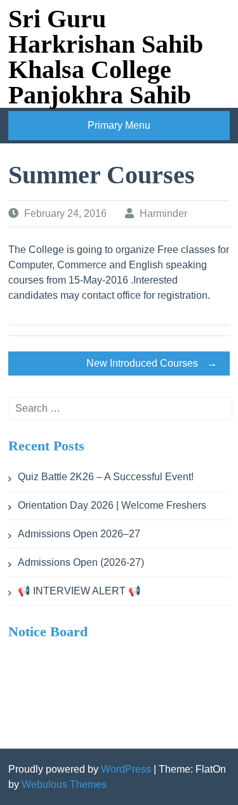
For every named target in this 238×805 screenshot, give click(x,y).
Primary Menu (119, 125)
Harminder (163, 213)
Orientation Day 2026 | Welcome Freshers (112, 505)
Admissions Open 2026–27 (79, 533)
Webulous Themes (64, 784)
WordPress (126, 769)
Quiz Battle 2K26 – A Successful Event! (106, 476)
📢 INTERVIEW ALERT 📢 (79, 591)
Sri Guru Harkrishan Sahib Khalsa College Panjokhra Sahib (105, 56)
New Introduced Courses (151, 363)
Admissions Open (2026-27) (81, 562)
